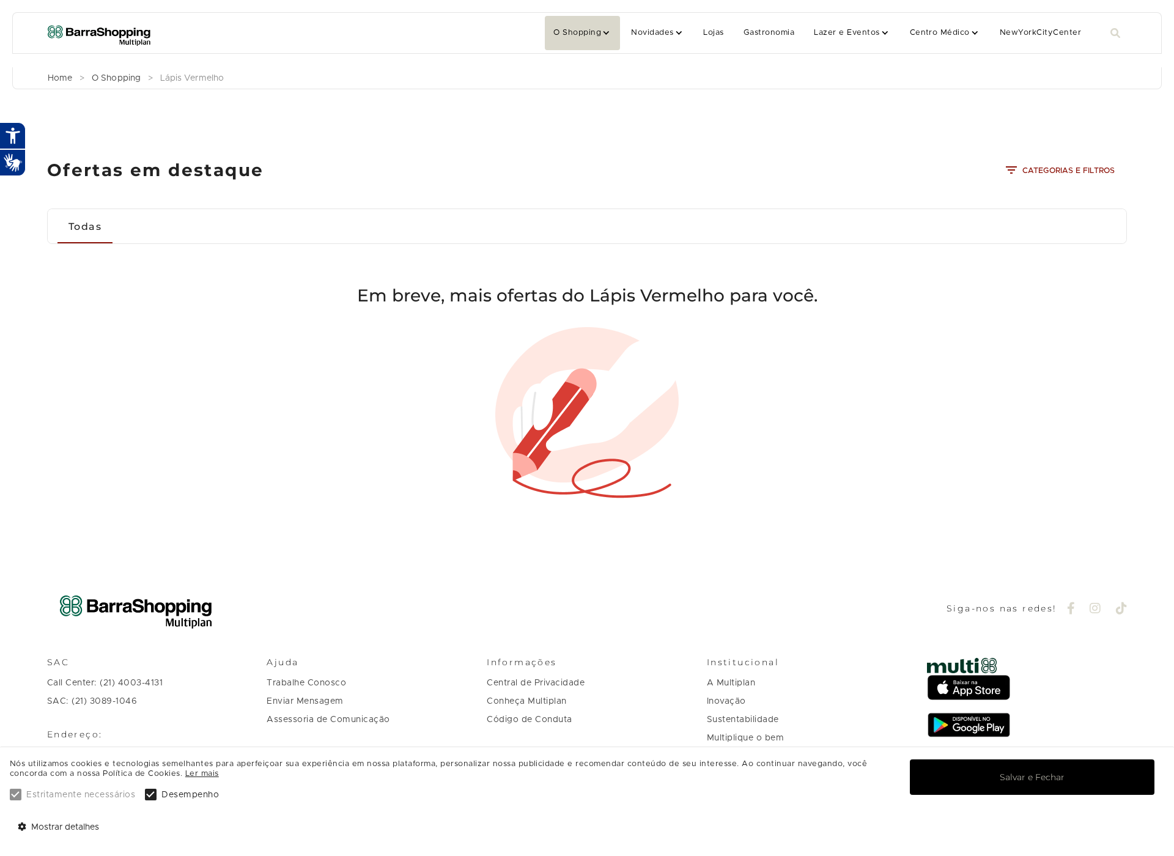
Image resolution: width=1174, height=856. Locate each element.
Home (60, 78)
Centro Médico (940, 33)
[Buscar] (1115, 33)
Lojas (713, 33)
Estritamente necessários (80, 795)
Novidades (652, 33)
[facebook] (1071, 609)
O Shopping (577, 33)
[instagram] (1095, 609)
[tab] (85, 226)
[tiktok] (1122, 609)
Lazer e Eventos (846, 33)
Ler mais (202, 774)
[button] (582, 33)
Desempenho (190, 795)
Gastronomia (769, 33)
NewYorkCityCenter (1040, 33)
